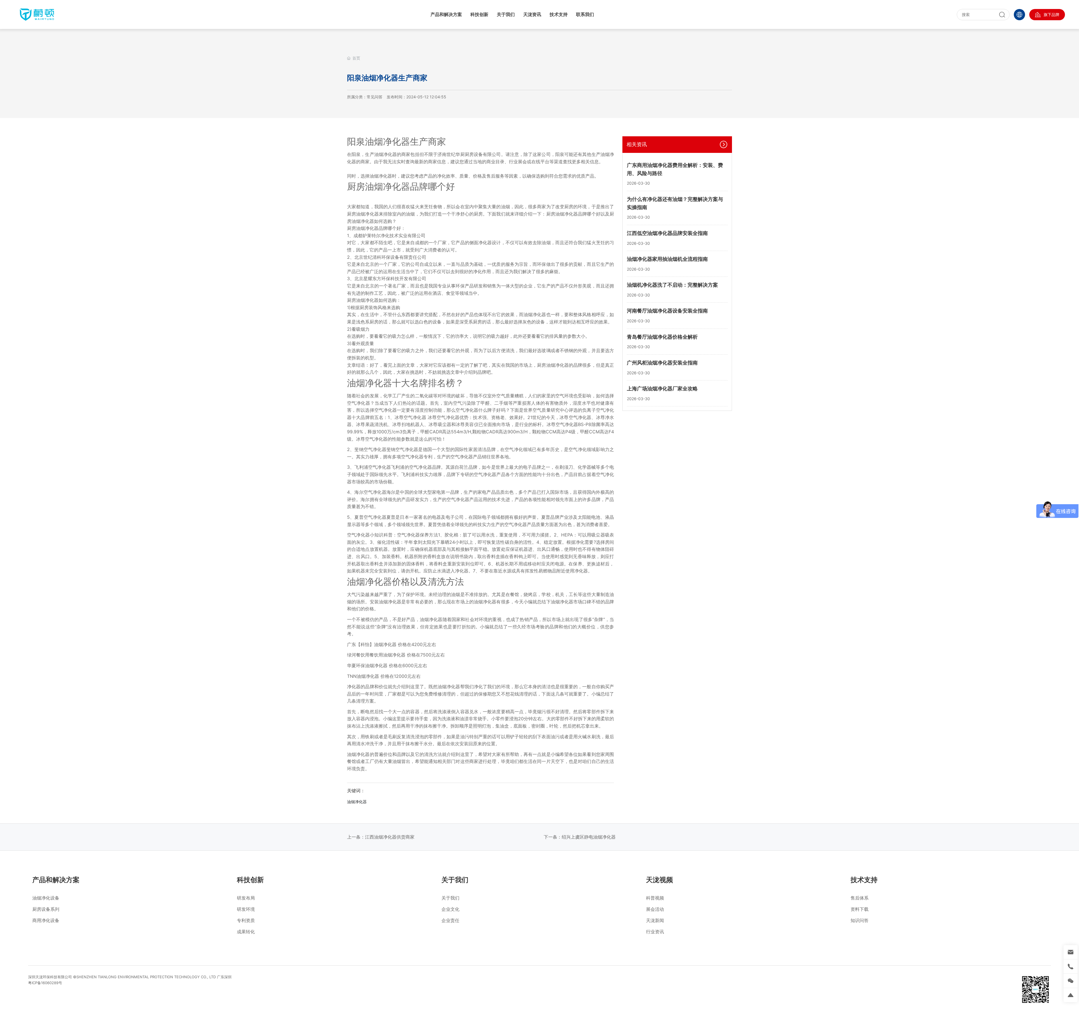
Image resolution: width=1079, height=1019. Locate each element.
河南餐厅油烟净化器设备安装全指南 (667, 311)
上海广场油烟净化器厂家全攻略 (662, 388)
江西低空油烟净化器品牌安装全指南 (667, 233)
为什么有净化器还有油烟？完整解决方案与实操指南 (675, 203)
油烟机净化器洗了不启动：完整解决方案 (672, 285)
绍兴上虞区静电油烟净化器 (589, 837)
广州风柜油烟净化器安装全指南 (662, 362)
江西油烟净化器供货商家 (389, 837)
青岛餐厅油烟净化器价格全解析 (662, 336)
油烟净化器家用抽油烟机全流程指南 (667, 259)
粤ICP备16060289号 (45, 982)
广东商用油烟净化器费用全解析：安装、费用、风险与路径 (675, 169)
